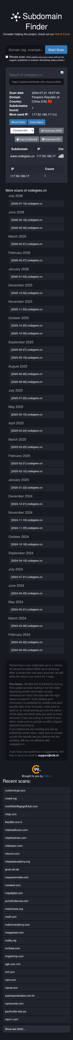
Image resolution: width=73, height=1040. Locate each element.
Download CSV (52, 139)
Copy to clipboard (28, 139)
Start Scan (56, 49)
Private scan (37, 58)
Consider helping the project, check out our (36, 34)
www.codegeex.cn (22, 156)
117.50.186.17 (46, 156)
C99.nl (47, 776)
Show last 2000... (15, 1029)
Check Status (36, 122)
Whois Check (18, 122)
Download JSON (53, 130)
